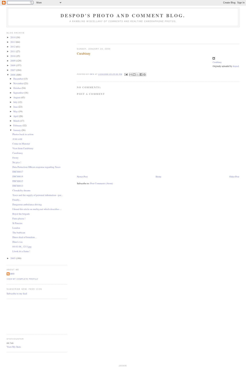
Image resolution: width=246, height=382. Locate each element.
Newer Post (82, 176)
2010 (13, 56)
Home (158, 176)
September (18, 92)
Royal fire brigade (21, 213)
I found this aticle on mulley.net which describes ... (36, 209)
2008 (13, 65)
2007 (13, 70)
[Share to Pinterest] (144, 74)
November (18, 83)
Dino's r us (17, 241)
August (17, 97)
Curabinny (217, 62)
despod (236, 66)
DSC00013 (17, 185)
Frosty (15, 157)
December (18, 78)
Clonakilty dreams (21, 190)
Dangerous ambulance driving (27, 204)
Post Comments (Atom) (101, 183)
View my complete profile (22, 279)
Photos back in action (22, 134)
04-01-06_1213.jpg (22, 246)
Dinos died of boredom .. (24, 237)
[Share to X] (137, 74)
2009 (13, 60)
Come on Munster (21, 143)
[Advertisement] (23, 315)
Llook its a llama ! (21, 251)
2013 (13, 42)
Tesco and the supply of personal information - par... (37, 195)
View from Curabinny (22, 148)
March (16, 120)
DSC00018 (17, 176)
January (17, 130)
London (16, 227)
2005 (13, 258)
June (15, 106)
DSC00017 (17, 171)
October (17, 88)
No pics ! (16, 162)
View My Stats (14, 346)
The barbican (18, 232)
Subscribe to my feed (17, 293)
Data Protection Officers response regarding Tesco (36, 167)
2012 (13, 46)
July (15, 102)
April (16, 116)
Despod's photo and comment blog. (123, 15)
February (18, 125)
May (15, 111)
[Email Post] (126, 74)
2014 (13, 37)
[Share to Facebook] (141, 74)
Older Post (234, 176)
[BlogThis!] (134, 74)
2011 (13, 51)
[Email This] (131, 74)
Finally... (16, 199)
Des (12, 274)
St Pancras (17, 223)
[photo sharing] (214, 58)
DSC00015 (17, 181)
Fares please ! (18, 218)
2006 (13, 74)
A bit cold (17, 139)
